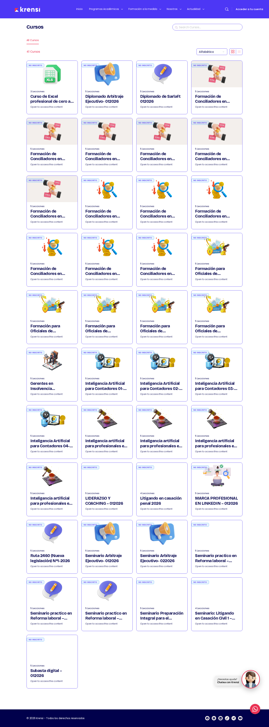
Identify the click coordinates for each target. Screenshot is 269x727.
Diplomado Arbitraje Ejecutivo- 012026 (104, 99)
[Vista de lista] (239, 52)
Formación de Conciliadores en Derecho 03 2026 (101, 156)
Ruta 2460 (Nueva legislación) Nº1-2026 (50, 558)
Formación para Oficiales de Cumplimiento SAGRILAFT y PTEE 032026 (102, 329)
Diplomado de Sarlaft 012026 (160, 99)
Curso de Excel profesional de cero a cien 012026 (50, 99)
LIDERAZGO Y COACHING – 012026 (104, 501)
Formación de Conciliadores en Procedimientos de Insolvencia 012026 (103, 214)
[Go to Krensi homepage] (27, 9)
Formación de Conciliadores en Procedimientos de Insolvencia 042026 (48, 271)
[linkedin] (220, 718)
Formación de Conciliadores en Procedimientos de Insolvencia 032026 (213, 214)
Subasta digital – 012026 (46, 673)
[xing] (233, 718)
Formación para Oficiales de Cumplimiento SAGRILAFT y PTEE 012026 (212, 271)
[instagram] (214, 718)
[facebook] (207, 718)
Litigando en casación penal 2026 (161, 501)
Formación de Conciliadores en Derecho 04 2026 (156, 156)
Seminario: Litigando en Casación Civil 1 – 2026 (214, 616)
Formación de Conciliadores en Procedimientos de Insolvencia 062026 (158, 271)
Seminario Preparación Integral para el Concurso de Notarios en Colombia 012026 (161, 616)
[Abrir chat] (251, 679)
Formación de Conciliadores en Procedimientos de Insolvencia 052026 (103, 271)
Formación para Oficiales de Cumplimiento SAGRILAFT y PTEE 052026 (212, 329)
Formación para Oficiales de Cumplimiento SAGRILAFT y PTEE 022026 (47, 329)
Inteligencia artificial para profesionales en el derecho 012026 (105, 444)
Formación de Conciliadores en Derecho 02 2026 (46, 156)
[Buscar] (226, 9)
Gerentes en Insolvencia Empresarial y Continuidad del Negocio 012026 (52, 386)
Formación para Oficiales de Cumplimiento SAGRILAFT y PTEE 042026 (157, 329)
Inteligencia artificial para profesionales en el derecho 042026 (51, 501)
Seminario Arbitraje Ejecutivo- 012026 (103, 558)
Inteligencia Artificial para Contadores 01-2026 (105, 386)
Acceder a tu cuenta (249, 9)
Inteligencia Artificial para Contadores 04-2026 (50, 444)
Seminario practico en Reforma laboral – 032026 (106, 616)
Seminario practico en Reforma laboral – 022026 (51, 616)
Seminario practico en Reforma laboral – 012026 (216, 558)
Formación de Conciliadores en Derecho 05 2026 (211, 156)
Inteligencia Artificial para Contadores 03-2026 (215, 386)
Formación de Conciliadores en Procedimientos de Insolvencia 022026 (158, 214)
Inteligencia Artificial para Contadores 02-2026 (160, 386)
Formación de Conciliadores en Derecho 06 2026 (46, 214)
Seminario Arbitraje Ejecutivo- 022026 (158, 558)
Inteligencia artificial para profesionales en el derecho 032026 (215, 444)
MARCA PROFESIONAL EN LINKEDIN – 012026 (216, 501)
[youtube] (240, 718)
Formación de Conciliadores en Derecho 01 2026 (211, 99)
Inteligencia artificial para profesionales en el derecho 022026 (160, 444)
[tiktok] (227, 718)
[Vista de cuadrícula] (233, 52)
